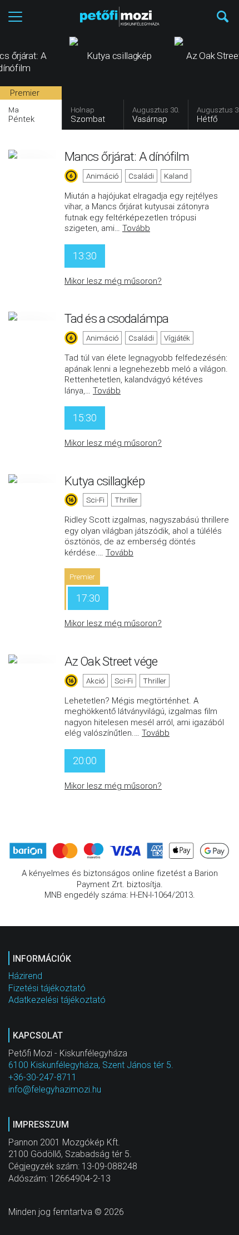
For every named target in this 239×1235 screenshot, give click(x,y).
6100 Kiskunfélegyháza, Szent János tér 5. (90, 1065)
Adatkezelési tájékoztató (57, 1000)
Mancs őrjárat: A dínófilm (127, 156)
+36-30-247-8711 (42, 1077)
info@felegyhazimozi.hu (54, 1089)
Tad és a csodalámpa (116, 318)
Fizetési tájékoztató (47, 988)
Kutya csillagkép (104, 481)
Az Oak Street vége (110, 661)
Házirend (25, 976)
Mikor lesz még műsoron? (113, 281)
